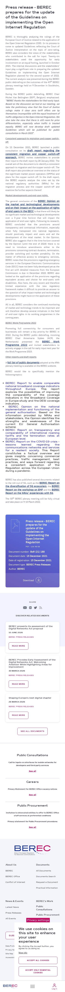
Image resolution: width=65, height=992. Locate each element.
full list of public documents (23, 362)
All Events (11, 918)
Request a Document (47, 882)
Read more (18, 646)
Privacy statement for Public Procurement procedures (33, 821)
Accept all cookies (38, 960)
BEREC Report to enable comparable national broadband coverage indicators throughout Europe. (32, 386)
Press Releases (13, 913)
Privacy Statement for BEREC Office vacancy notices (32, 789)
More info (23, 953)
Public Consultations (44, 908)
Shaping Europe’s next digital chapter (30, 698)
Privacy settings (38, 920)
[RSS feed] (40, 607)
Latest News (12, 907)
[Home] (10, 986)
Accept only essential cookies (38, 971)
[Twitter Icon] (35, 607)
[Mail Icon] (25, 607)
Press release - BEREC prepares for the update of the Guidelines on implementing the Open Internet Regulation (40, 531)
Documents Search (46, 876)
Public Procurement (47, 914)
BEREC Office (13, 876)
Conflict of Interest (15, 882)
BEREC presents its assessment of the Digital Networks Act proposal (31, 627)
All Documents (43, 871)
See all (32, 771)
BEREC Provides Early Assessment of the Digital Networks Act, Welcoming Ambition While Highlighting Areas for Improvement (32, 663)
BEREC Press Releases (38, 564)
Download (28, 580)
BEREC (9, 871)
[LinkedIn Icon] (30, 607)
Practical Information (47, 888)
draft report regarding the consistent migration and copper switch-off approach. (32, 154)
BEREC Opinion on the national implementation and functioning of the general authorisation (32, 409)
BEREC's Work (44, 901)
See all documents (32, 731)
